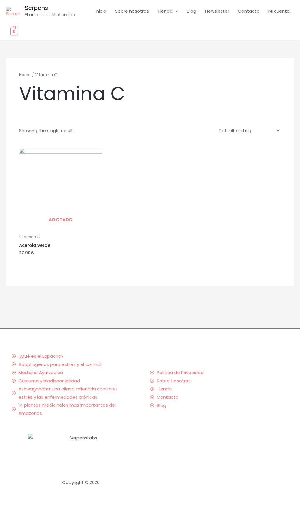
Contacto (249, 11)
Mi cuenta (279, 11)
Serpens (36, 8)
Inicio (101, 11)
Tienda (165, 11)
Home (25, 75)
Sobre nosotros (132, 11)
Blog (191, 11)
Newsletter (217, 11)
